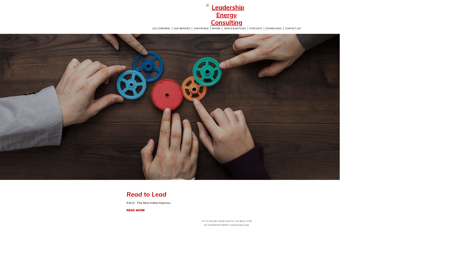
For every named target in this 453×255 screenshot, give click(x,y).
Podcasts (256, 28)
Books (216, 28)
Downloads (273, 28)
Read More (136, 210)
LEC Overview (161, 28)
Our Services (182, 28)
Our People (201, 28)
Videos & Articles (235, 28)
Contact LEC (293, 28)
